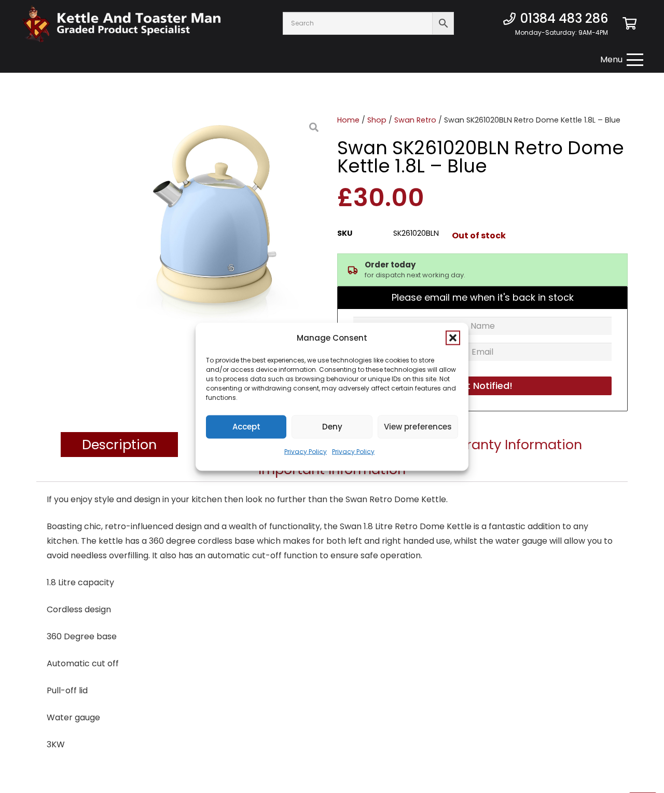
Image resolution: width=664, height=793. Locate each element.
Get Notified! (483, 385)
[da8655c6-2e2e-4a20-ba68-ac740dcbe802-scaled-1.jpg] (220, 220)
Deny (332, 426)
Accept (246, 426)
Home (348, 120)
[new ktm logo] (121, 23)
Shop (376, 120)
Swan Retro (415, 120)
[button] (453, 337)
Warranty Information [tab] (510, 444)
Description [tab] (119, 444)
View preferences (418, 426)
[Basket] (629, 23)
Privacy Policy (305, 451)
